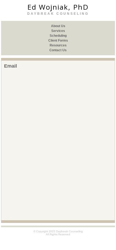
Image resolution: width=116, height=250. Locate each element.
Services (58, 31)
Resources (58, 45)
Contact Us (58, 50)
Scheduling (58, 36)
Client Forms (58, 40)
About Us (58, 26)
